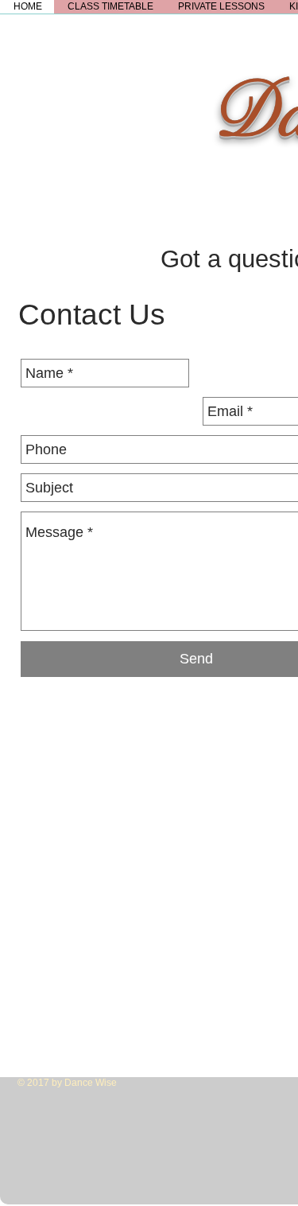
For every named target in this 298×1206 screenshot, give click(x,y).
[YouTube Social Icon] (117, 1188)
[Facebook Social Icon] (32, 1188)
